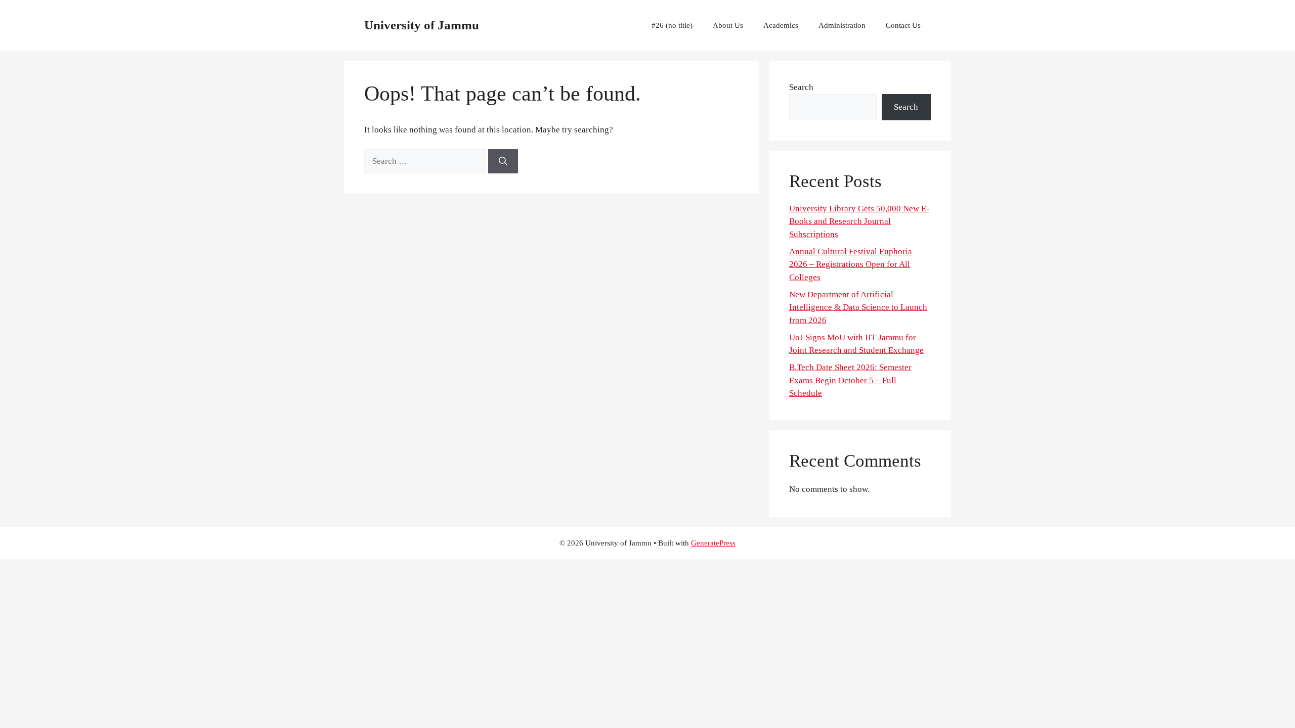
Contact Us (903, 25)
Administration (842, 25)
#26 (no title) (672, 25)
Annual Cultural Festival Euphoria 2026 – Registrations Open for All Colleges (850, 264)
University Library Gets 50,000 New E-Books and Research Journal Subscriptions (859, 221)
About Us (728, 25)
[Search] (503, 161)
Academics (780, 25)
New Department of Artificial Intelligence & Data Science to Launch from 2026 (858, 307)
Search (801, 87)
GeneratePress (713, 543)
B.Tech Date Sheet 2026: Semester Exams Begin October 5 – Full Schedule (850, 380)
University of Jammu (421, 25)
